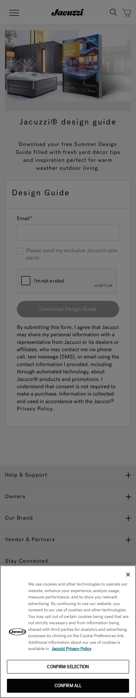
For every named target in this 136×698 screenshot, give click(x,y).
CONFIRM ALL (68, 685)
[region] (68, 631)
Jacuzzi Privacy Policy (72, 649)
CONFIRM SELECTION (68, 667)
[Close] (128, 574)
